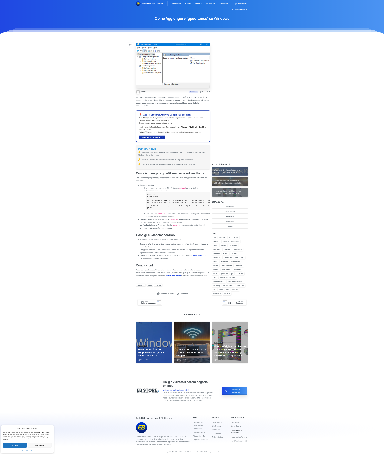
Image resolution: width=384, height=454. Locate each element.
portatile (240, 274)
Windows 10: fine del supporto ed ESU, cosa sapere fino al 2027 (151, 352)
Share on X (184, 294)
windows (158, 285)
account (222, 237)
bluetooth (233, 245)
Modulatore (226, 270)
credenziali (238, 249)
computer (216, 249)
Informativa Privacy (27, 450)
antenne (216, 241)
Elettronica (230, 216)
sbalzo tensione (218, 282)
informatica (235, 262)
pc (232, 274)
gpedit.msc (140, 285)
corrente (227, 249)
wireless (227, 294)
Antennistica (230, 206)
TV (214, 290)
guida (150, 285)
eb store (234, 254)
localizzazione (227, 266)
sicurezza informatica (236, 282)
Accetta (15, 445)
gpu (242, 258)
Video (221, 290)
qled (214, 278)
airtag (236, 237)
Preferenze (39, 445)
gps (236, 258)
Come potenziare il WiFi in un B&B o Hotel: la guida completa (191, 352)
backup (223, 245)
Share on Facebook (167, 294)
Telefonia (230, 226)
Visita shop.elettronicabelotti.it (176, 390)
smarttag (216, 286)
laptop (215, 266)
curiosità (216, 254)
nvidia (215, 274)
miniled (215, 270)
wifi (227, 290)
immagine (224, 262)
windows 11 (217, 294)
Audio (215, 245)
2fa (214, 237)
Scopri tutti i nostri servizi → (152, 137)
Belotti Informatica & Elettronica (153, 4)
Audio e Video (230, 211)
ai (229, 237)
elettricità (216, 258)
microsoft (239, 266)
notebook (237, 270)
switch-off (240, 286)
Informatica (230, 221)
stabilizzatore (228, 286)
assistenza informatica (231, 241)
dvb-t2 (225, 254)
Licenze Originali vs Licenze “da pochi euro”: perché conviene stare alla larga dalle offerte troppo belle (230, 351)
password (224, 274)
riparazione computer (227, 278)
